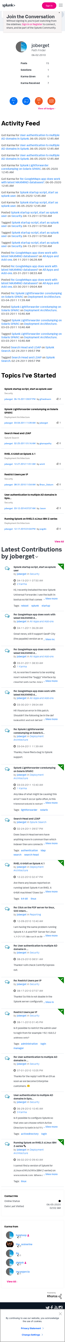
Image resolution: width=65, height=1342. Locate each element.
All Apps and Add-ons (41, 621)
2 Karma (22, 583)
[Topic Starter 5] (39, 101)
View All (59, 541)
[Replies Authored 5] (14, 101)
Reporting (35, 914)
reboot (25, 605)
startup (46, 605)
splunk (35, 605)
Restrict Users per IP (16, 474)
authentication (29, 850)
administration (29, 1043)
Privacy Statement (31, 1328)
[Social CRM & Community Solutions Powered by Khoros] (54, 1295)
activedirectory (29, 1133)
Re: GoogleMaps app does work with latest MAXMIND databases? (30, 180)
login (43, 1043)
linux (33, 898)
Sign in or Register (32, 24)
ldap (43, 850)
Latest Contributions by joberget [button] (31, 552)
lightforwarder (29, 809)
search (17, 854)
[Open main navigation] (61, 5)
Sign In (49, 5)
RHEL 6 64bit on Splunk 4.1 (20, 453)
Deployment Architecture (44, 296)
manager (19, 1048)
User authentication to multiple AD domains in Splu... (30, 496)
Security (16, 216)
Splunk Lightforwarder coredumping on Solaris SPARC (25, 166)
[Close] (60, 1313)
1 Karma (22, 666)
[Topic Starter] (51, 101)
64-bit (24, 898)
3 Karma (22, 1112)
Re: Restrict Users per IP (27, 980)
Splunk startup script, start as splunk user (28, 388)
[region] (32, 1325)
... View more (51, 598)
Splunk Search (11, 437)
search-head (31, 854)
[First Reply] (26, 101)
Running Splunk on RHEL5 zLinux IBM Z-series (30, 518)
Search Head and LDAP (26, 347)
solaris (44, 809)
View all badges (46, 108)
